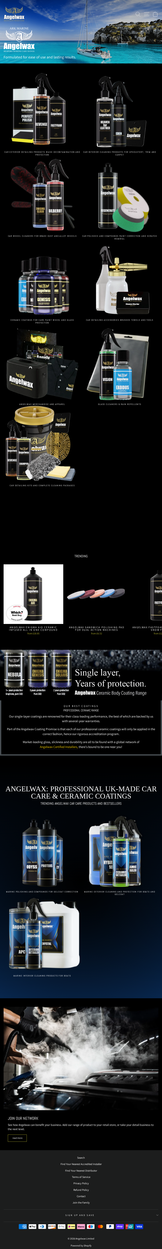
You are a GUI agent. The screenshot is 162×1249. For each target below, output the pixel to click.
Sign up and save (80, 1215)
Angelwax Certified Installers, (59, 747)
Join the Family (81, 1202)
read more (17, 1137)
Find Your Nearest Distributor (81, 1170)
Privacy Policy (81, 1183)
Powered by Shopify (81, 1245)
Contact (81, 1196)
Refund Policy (81, 1190)
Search (81, 1157)
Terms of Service (81, 1177)
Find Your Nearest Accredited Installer (81, 1164)
